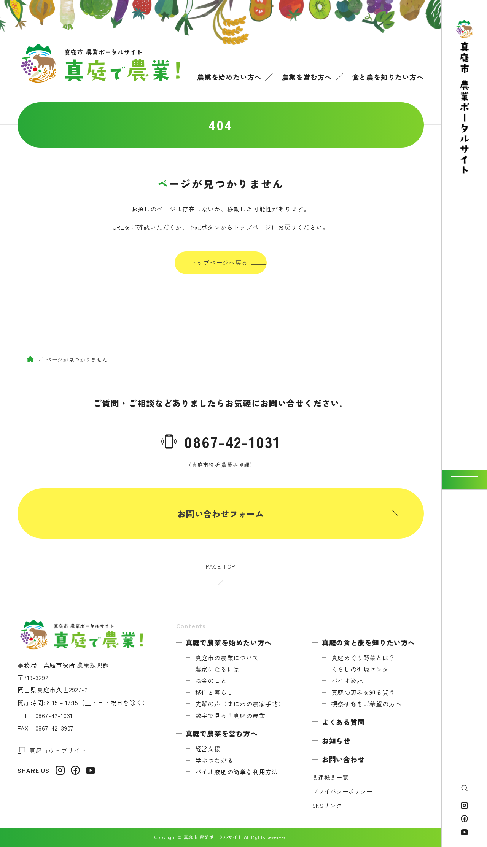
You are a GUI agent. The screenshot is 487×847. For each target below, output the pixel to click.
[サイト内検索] (464, 787)
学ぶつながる (214, 760)
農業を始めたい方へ (229, 77)
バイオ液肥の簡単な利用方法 (236, 771)
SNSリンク (327, 805)
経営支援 (208, 748)
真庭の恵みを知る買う (363, 692)
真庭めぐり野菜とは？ (363, 657)
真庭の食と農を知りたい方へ (368, 642)
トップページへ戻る (219, 262)
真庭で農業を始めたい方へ (229, 642)
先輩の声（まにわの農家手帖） (240, 703)
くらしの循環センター (363, 669)
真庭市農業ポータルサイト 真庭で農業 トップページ (30, 359)
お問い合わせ (343, 759)
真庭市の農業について (227, 657)
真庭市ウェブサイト (58, 750)
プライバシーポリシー (342, 791)
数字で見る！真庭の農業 (230, 715)
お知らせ (336, 740)
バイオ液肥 (347, 680)
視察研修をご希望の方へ (366, 703)
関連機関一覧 (330, 777)
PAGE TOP (220, 566)
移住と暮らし (214, 692)
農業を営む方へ (307, 77)
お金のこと (211, 680)
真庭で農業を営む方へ (222, 733)
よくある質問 (343, 722)
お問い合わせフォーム (220, 513)
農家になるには (217, 669)
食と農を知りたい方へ (388, 77)
